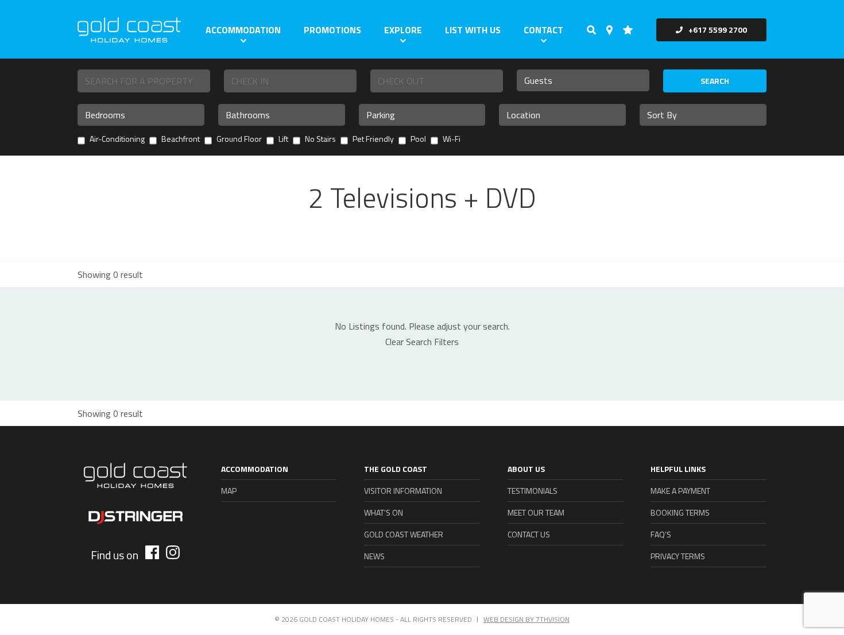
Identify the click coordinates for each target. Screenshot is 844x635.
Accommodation (243, 30)
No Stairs (320, 140)
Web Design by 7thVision (526, 619)
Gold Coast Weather (403, 534)
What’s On (383, 512)
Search (714, 81)
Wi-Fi (451, 140)
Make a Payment (680, 491)
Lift (283, 140)
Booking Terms (680, 512)
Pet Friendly (373, 140)
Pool (418, 140)
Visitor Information (403, 491)
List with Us (473, 30)
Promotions (332, 30)
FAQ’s (661, 534)
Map (229, 491)
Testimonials (532, 491)
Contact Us (529, 534)
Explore (403, 30)
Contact (543, 30)
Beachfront (180, 140)
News (374, 556)
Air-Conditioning (117, 140)
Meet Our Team (536, 512)
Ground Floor (239, 140)
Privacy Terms (678, 556)
